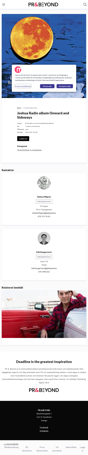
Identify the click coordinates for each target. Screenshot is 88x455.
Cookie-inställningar (23, 86)
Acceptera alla (65, 86)
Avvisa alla (47, 86)
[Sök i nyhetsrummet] (85, 4)
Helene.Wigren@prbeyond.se (44, 213)
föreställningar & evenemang (29, 150)
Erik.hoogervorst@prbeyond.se (44, 268)
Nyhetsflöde (71, 447)
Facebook (44, 427)
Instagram (44, 431)
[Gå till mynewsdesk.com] (11, 444)
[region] (44, 78)
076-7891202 (44, 271)
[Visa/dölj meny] (3, 4)
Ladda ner (23, 138)
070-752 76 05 (44, 216)
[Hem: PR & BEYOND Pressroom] (43, 4)
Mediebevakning (11, 447)
